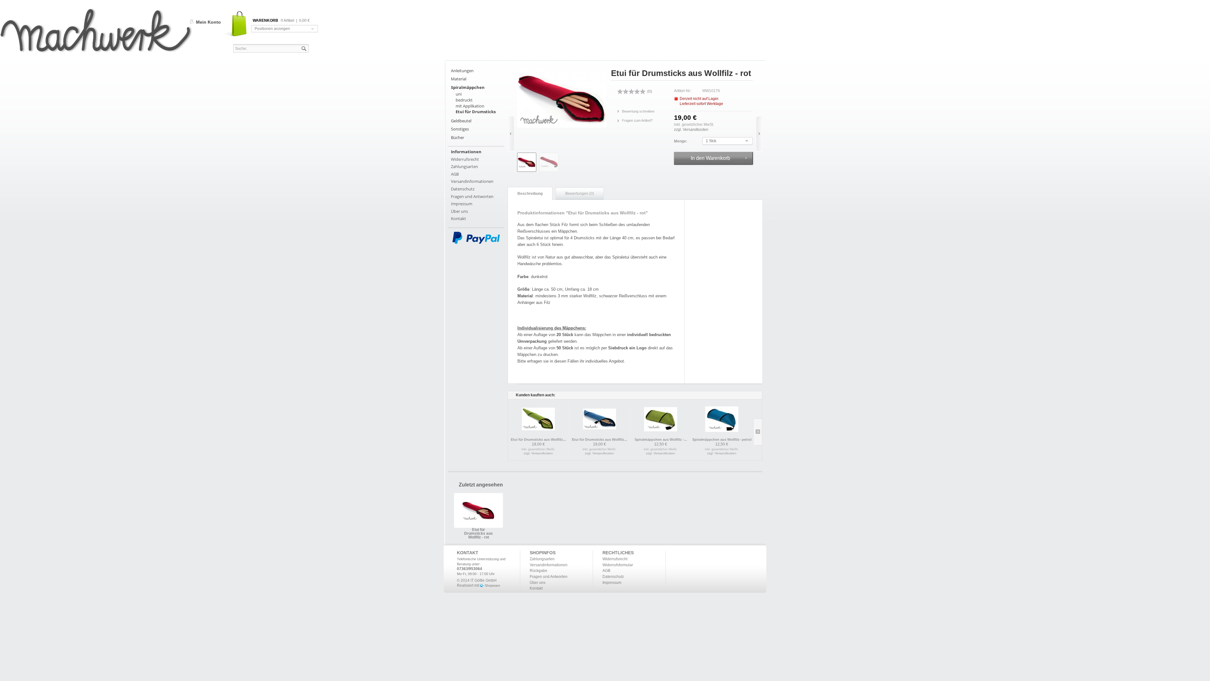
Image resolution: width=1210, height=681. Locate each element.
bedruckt (464, 100)
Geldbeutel (461, 121)
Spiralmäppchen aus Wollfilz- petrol (722, 439)
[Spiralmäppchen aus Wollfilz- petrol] (721, 419)
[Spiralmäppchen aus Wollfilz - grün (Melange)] (660, 419)
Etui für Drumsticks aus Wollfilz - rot (478, 532)
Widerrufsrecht (465, 159)
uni (459, 94)
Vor (759, 133)
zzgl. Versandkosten (691, 129)
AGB (455, 174)
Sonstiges (460, 129)
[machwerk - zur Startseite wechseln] (96, 30)
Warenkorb (236, 24)
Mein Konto (208, 22)
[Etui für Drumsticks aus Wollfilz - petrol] (599, 419)
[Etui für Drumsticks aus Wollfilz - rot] (526, 162)
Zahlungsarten (464, 166)
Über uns (459, 211)
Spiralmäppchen (468, 87)
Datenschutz (463, 189)
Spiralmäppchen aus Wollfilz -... (661, 439)
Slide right (757, 432)
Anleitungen (462, 70)
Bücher (457, 137)
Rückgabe (538, 570)
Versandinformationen (472, 181)
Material (458, 79)
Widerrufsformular (617, 565)
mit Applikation (470, 106)
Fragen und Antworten (472, 196)
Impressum (461, 204)
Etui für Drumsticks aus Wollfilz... (538, 439)
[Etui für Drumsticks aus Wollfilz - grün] (538, 419)
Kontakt (458, 218)
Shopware (492, 585)
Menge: (680, 141)
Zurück (511, 133)
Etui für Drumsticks (476, 111)
